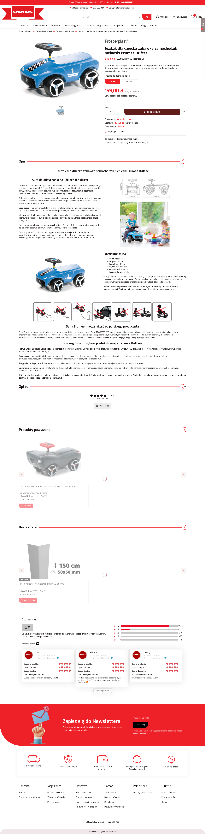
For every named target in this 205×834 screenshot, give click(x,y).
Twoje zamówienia (56, 797)
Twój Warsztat (120, 25)
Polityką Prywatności (141, 733)
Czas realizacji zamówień (87, 802)
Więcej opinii (102, 690)
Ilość (107, 107)
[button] (146, 17)
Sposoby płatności (84, 797)
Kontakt (153, 25)
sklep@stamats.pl (80, 8)
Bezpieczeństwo (112, 797)
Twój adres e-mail (141, 718)
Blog (143, 25)
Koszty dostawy (83, 792)
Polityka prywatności (114, 806)
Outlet (134, 25)
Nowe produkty (40, 25)
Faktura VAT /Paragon (86, 806)
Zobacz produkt (28, 600)
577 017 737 (113, 822)
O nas (164, 802)
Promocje (55, 25)
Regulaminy (109, 802)
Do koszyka (26, 505)
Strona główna (25, 31)
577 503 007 (98, 8)
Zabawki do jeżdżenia (65, 31)
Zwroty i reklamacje (142, 792)
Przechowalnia (54, 802)
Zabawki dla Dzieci (44, 31)
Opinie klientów (168, 792)
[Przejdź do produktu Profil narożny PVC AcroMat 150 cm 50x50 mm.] (54, 557)
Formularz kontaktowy (29, 797)
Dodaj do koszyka (152, 112)
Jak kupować (110, 792)
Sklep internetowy (101, 832)
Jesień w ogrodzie (73, 25)
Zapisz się (140, 724)
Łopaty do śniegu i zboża (97, 25)
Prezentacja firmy (169, 797)
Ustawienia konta (55, 792)
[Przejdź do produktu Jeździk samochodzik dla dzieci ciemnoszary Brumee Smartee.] (54, 459)
